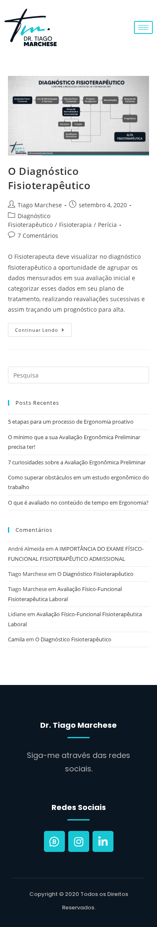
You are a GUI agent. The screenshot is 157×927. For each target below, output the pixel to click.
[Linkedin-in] (103, 841)
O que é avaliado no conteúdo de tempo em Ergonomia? (78, 502)
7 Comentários (38, 236)
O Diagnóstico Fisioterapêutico (49, 178)
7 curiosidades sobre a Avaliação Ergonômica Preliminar (77, 462)
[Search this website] (78, 374)
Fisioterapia (75, 225)
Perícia (107, 225)
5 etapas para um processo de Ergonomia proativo (71, 421)
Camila (16, 639)
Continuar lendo (43, 328)
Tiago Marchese (40, 205)
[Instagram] (78, 841)
